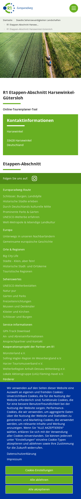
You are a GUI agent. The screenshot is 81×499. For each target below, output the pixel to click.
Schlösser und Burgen (17, 317)
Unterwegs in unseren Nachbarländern (29, 236)
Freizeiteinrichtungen (17, 301)
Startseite (7, 20)
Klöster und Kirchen (16, 311)
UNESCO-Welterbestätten (19, 285)
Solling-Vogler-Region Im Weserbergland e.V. (32, 358)
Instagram (34, 178)
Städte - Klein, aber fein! (19, 261)
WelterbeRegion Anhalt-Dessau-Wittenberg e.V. (34, 369)
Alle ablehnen (39, 480)
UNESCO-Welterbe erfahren (21, 217)
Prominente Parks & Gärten (21, 212)
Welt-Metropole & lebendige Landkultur (29, 222)
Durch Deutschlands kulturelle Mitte (27, 206)
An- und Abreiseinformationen (23, 336)
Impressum (14, 459)
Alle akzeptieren (39, 489)
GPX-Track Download (16, 331)
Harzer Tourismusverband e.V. (23, 363)
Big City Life (10, 256)
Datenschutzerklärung (21, 454)
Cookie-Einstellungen (39, 470)
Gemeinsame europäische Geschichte (28, 241)
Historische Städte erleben (20, 201)
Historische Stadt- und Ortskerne (24, 266)
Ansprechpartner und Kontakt (22, 341)
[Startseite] (18, 8)
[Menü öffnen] (73, 8)
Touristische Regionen (17, 271)
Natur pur (9, 291)
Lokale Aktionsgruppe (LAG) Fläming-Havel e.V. (33, 374)
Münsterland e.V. (14, 353)
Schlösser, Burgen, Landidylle (22, 196)
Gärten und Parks (14, 296)
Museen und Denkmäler (19, 306)
